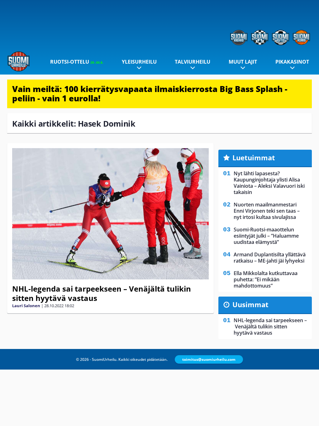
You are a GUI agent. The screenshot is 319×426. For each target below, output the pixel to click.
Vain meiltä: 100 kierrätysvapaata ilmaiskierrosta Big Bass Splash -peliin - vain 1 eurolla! (149, 93)
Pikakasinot (292, 61)
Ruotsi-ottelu (76, 61)
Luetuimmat (253, 157)
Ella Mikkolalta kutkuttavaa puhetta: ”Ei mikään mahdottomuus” (266, 279)
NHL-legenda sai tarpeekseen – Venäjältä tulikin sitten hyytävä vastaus (101, 293)
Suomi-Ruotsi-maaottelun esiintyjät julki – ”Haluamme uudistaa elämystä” (266, 235)
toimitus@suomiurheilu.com (209, 359)
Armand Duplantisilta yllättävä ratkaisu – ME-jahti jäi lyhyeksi (270, 257)
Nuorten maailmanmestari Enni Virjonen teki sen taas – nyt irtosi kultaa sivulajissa (267, 210)
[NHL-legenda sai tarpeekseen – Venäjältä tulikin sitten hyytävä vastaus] (110, 213)
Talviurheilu (192, 61)
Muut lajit (243, 61)
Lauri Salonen (26, 305)
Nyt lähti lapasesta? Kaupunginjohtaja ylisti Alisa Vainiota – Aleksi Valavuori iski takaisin (269, 183)
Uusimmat (250, 304)
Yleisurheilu (139, 61)
